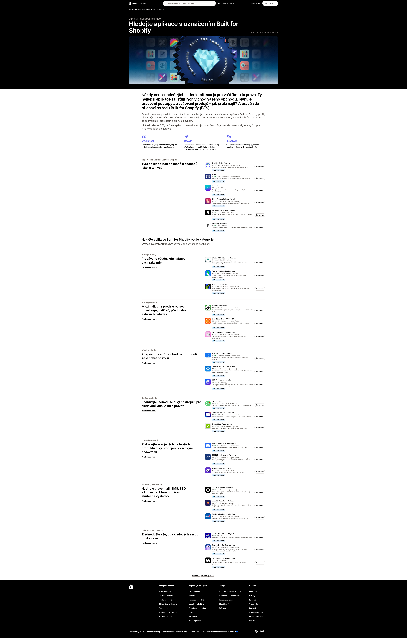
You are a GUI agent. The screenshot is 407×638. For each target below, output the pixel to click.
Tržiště (192, 596)
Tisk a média (254, 604)
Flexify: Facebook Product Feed (223, 271)
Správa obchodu (165, 616)
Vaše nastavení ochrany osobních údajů (218, 632)
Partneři (252, 608)
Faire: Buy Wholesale (219, 223)
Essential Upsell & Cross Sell (222, 488)
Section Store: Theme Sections (223, 210)
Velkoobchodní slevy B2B (221, 468)
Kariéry (252, 596)
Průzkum (222, 608)
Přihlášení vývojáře (136, 632)
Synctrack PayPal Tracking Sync (223, 545)
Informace (253, 591)
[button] (235, 166)
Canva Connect (217, 186)
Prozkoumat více (149, 267)
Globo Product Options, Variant (223, 199)
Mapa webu (195, 632)
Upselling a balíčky (196, 604)
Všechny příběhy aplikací (203, 575)
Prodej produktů (165, 600)
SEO (191, 612)
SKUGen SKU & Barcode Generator (224, 258)
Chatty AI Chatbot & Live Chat (223, 413)
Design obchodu (165, 608)
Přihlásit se (255, 3)
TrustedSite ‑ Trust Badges (222, 424)
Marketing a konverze (168, 612)
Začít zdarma (270, 3)
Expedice (193, 616)
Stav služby (254, 621)
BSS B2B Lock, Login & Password (224, 455)
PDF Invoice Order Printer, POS (223, 534)
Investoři (252, 600)
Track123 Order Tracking (221, 163)
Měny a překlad (195, 621)
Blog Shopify (224, 604)
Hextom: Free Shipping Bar (221, 353)
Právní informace (256, 616)
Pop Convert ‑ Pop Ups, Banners (224, 367)
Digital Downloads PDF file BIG (223, 319)
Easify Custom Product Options (223, 332)
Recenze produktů (196, 600)
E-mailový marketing (197, 608)
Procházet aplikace (226, 3)
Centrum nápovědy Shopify (230, 591)
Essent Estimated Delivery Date (223, 558)
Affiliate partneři (256, 612)
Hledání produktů (166, 596)
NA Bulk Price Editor (219, 306)
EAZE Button (216, 401)
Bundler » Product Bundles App (223, 514)
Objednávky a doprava (168, 604)
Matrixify (215, 174)
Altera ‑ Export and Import (221, 284)
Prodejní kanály (165, 591)
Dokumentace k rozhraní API (230, 596)
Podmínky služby (153, 632)
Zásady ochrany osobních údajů (175, 632)
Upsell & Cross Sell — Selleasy (223, 501)
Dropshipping (194, 591)
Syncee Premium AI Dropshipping (224, 443)
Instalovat (260, 167)
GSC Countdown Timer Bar (222, 380)
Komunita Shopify (226, 600)
